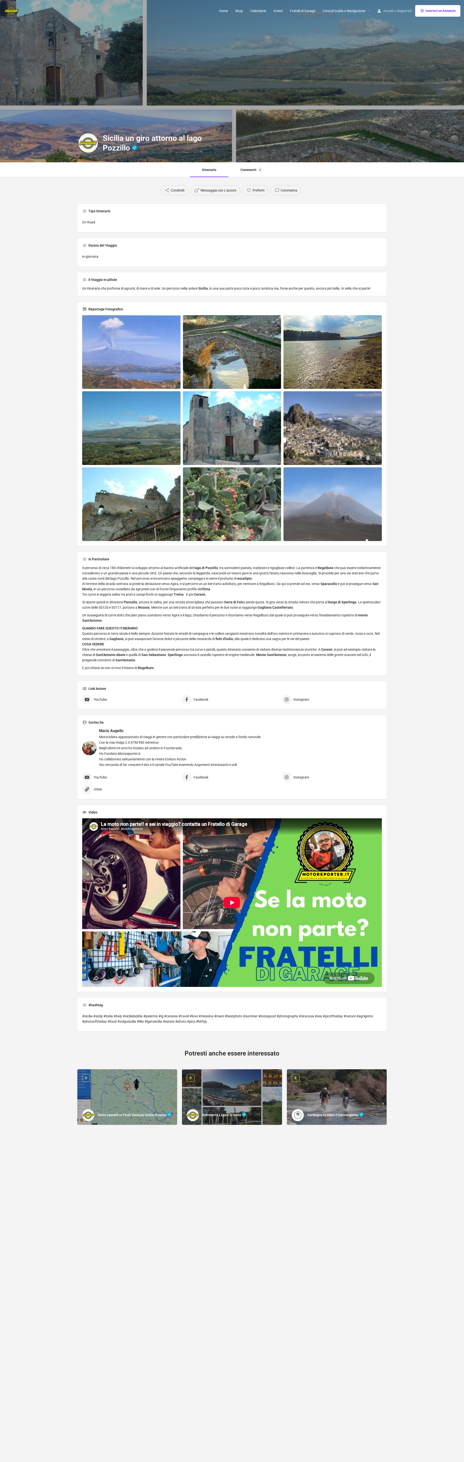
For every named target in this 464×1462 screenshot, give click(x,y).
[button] (457, 1424)
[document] (232, 731)
